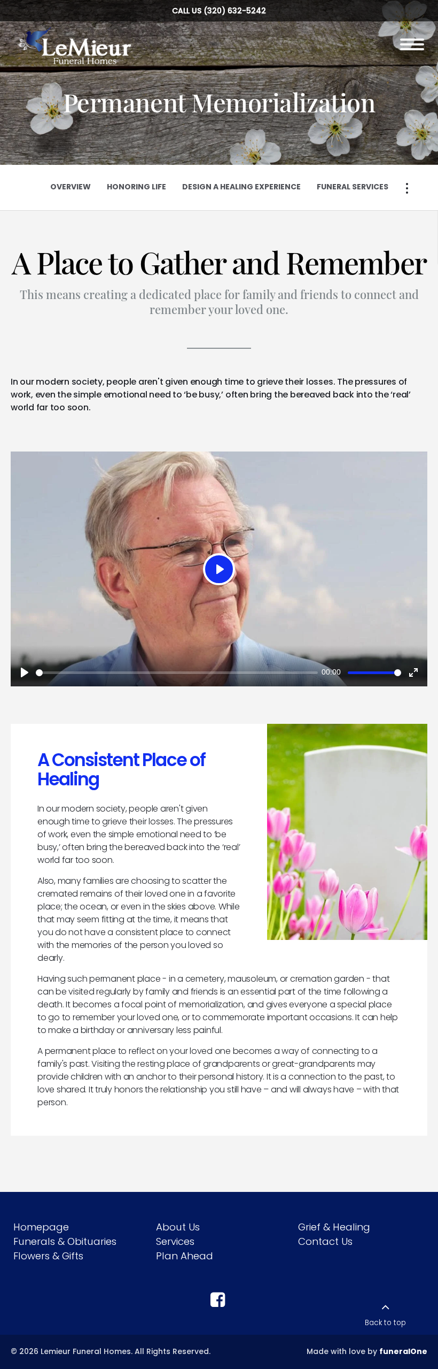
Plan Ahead (184, 1256)
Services (175, 1241)
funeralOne (403, 1351)
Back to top (385, 1323)
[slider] (177, 673)
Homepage (41, 1227)
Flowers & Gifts (48, 1256)
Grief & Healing (334, 1227)
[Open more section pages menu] (407, 188)
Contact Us (325, 1241)
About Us (178, 1227)
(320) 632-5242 (235, 10)
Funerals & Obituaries (64, 1241)
